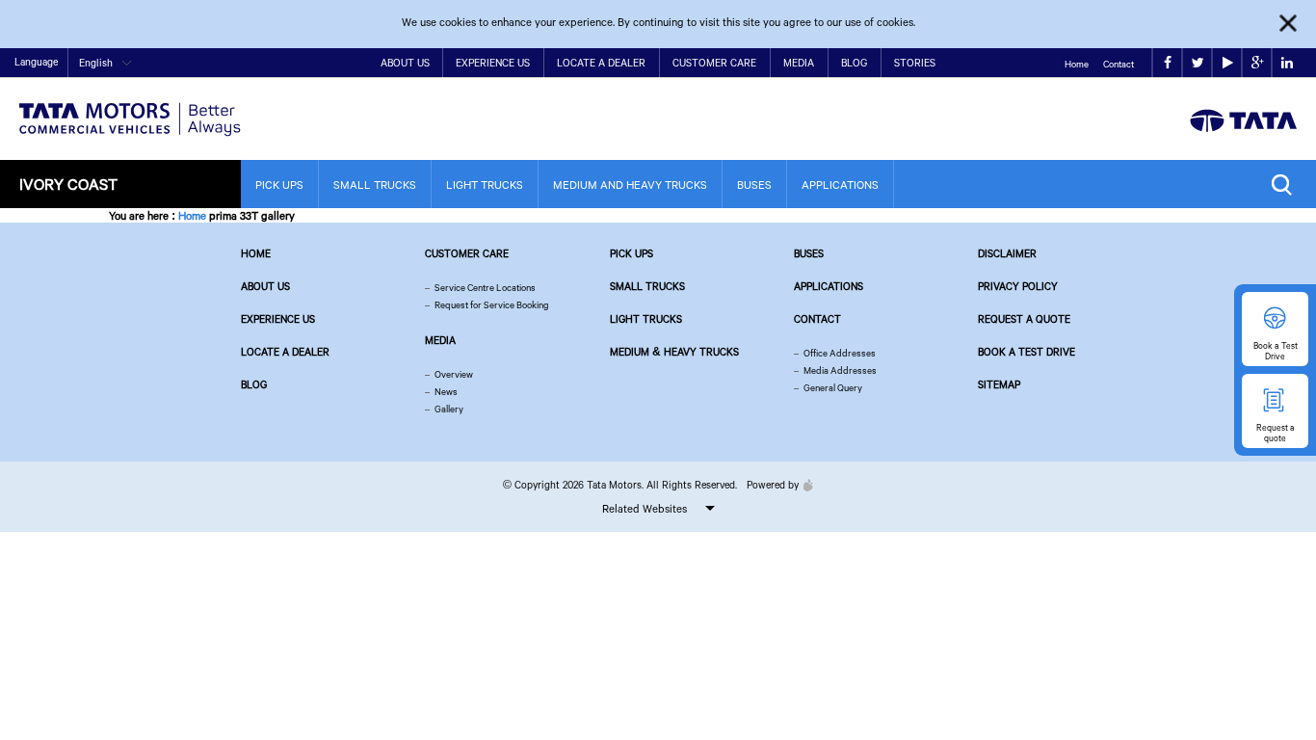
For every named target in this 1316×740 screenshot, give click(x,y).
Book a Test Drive (1026, 351)
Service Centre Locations (485, 287)
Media (798, 62)
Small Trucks (374, 184)
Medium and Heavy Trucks (630, 184)
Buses (754, 184)
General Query (832, 388)
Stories (914, 62)
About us (265, 286)
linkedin (1287, 63)
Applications (840, 184)
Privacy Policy (1018, 286)
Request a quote (1024, 319)
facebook (1167, 63)
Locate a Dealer (601, 62)
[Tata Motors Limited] (130, 107)
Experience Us (493, 62)
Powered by (773, 484)
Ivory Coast (68, 183)
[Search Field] (1287, 184)
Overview (453, 374)
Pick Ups (279, 184)
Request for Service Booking (491, 305)
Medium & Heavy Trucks (674, 351)
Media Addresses (840, 370)
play (1227, 63)
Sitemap (999, 384)
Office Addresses (839, 353)
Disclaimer (1007, 253)
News (446, 391)
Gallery (448, 409)
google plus (1257, 63)
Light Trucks (484, 184)
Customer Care (714, 62)
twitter (1197, 63)
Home (1077, 64)
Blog (854, 62)
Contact (1118, 64)
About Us (405, 62)
